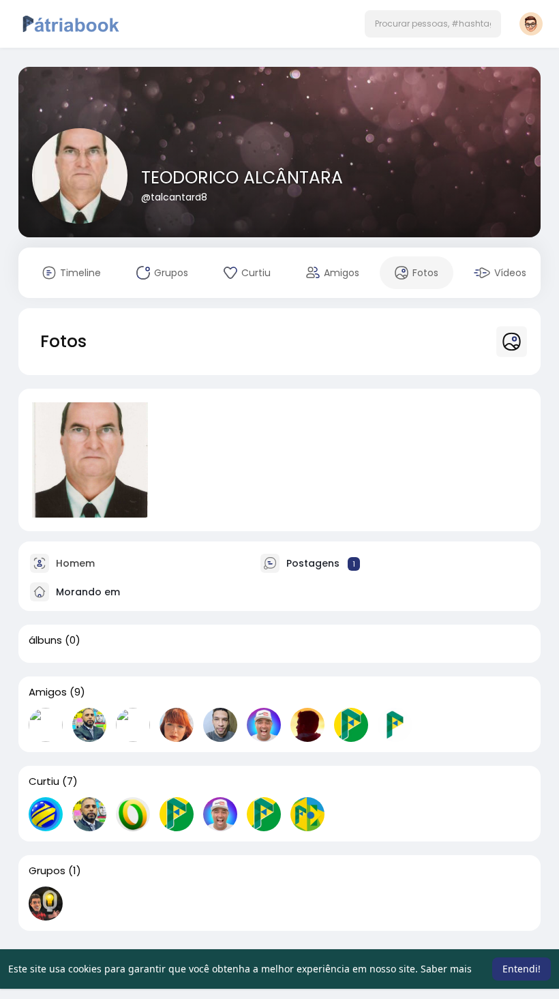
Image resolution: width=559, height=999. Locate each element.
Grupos (47, 870)
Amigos (48, 692)
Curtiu (44, 781)
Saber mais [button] (446, 968)
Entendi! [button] (521, 968)
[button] (433, 24)
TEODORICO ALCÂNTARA (242, 178)
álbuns (45, 640)
